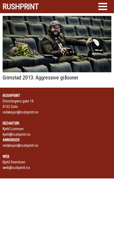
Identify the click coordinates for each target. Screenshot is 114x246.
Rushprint (21, 7)
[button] (102, 6)
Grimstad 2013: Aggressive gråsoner (40, 77)
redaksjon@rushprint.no (20, 112)
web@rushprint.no (16, 167)
